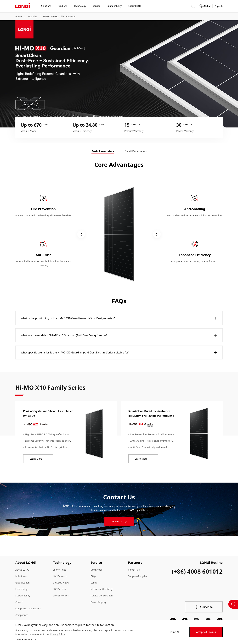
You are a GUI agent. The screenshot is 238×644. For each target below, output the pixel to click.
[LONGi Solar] (22, 6)
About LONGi (22, 569)
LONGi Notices (61, 595)
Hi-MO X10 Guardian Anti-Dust (59, 16)
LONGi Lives (59, 589)
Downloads (96, 569)
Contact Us (134, 569)
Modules (32, 16)
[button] (193, 6)
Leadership (21, 589)
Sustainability (22, 595)
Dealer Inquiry (98, 602)
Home (18, 16)
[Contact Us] (233, 604)
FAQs (93, 576)
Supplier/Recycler (137, 576)
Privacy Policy (57, 634)
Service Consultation (102, 595)
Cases (94, 582)
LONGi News (60, 576)
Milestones (21, 576)
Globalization (22, 582)
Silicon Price (59, 569)
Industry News (61, 582)
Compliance (21, 614)
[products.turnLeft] (81, 234)
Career (19, 602)
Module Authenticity (102, 589)
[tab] (102, 151)
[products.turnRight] (157, 234)
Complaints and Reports (28, 608)
